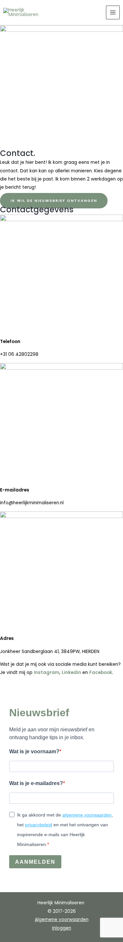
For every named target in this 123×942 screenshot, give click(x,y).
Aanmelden (35, 862)
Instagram (46, 672)
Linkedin (71, 672)
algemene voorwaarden (87, 814)
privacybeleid (38, 824)
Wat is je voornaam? (34, 751)
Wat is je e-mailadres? (36, 783)
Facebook (100, 672)
